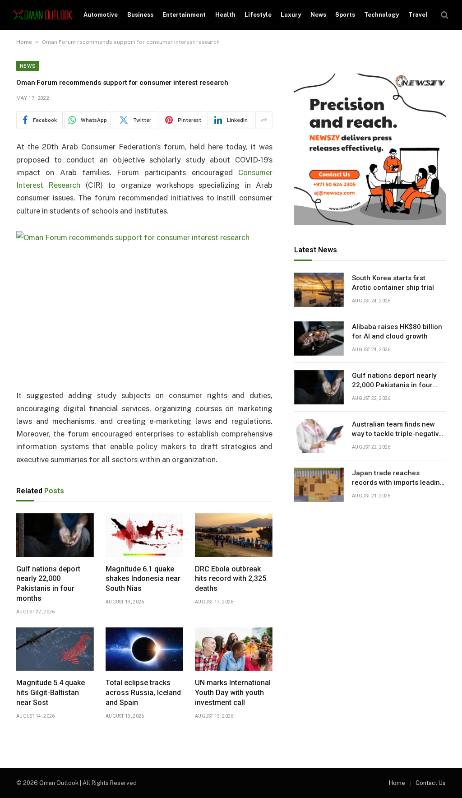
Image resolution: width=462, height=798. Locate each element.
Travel (418, 14)
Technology (381, 14)
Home (24, 42)
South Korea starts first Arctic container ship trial (393, 283)
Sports (345, 14)
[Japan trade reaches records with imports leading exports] (319, 485)
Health (225, 14)
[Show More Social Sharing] (264, 120)
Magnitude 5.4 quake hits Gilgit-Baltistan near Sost (50, 692)
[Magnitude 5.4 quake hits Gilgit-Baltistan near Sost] (55, 649)
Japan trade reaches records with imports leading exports (398, 478)
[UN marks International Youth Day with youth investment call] (234, 649)
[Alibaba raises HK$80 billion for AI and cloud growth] (319, 338)
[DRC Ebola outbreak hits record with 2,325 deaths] (234, 535)
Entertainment (184, 14)
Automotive (100, 14)
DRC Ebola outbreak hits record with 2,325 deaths (230, 579)
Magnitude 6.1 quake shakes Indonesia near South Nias (143, 579)
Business (140, 14)
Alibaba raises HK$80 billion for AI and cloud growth (397, 331)
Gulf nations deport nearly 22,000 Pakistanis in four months (48, 584)
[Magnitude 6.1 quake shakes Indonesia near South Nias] (144, 535)
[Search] (443, 15)
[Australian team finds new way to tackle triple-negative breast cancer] (319, 436)
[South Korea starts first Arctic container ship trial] (319, 290)
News (318, 14)
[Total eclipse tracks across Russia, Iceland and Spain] (144, 649)
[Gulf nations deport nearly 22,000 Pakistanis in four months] (55, 535)
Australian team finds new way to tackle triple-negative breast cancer (397, 429)
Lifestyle (258, 14)
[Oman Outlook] (43, 15)
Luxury (291, 14)
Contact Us (431, 782)
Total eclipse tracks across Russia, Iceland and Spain (143, 692)
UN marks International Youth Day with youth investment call (233, 692)
